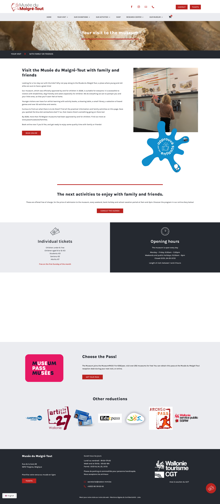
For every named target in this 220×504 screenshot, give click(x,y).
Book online (31, 133)
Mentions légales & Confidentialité (123, 497)
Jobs (139, 497)
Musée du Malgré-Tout (37, 456)
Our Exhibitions (81, 17)
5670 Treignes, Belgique (32, 467)
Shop (118, 17)
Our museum (155, 17)
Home (49, 17)
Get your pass (92, 377)
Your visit (61, 17)
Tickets (29, 481)
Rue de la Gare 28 (29, 464)
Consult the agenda (110, 211)
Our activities (102, 17)
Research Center (133, 17)
